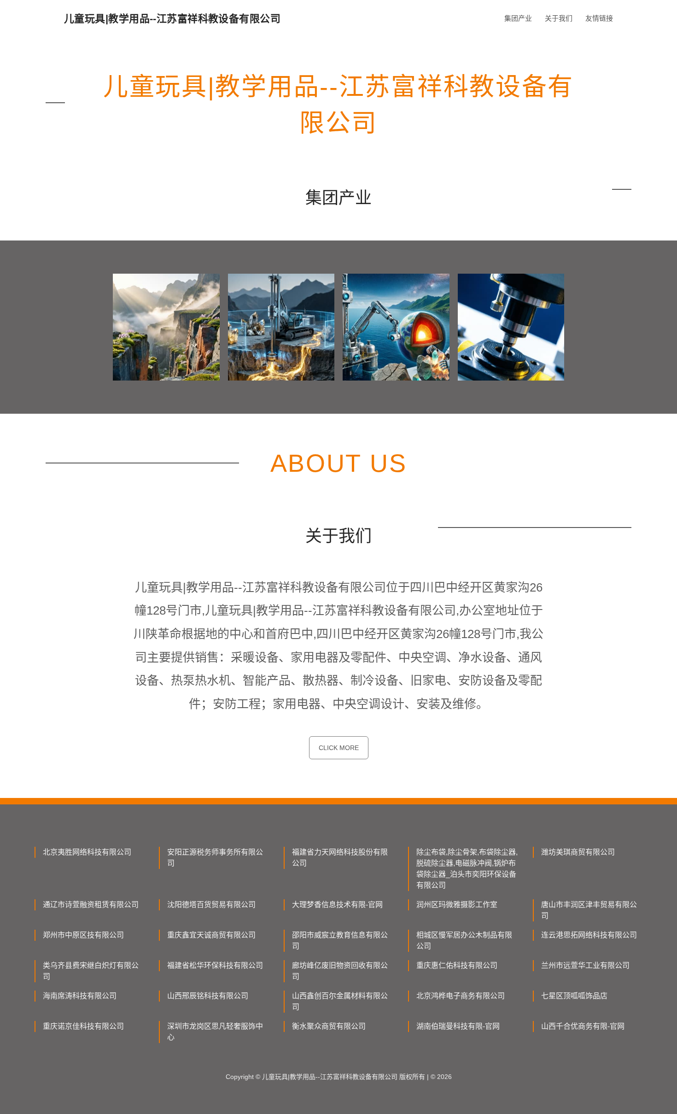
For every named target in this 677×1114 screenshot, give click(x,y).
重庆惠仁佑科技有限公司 (456, 965)
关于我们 (558, 18)
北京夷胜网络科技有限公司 (87, 852)
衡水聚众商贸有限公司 (329, 1026)
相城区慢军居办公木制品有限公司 (464, 940)
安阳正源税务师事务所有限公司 (215, 857)
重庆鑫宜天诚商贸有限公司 (211, 935)
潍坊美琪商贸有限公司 (578, 852)
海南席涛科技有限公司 (80, 996)
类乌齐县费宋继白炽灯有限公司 (91, 971)
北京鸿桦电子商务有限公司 (460, 996)
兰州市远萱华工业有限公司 (585, 965)
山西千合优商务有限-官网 (582, 1026)
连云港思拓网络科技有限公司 (589, 935)
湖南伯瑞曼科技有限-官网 (458, 1026)
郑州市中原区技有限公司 (83, 935)
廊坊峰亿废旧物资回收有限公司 (340, 971)
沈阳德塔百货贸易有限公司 (211, 905)
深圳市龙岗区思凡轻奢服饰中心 (215, 1031)
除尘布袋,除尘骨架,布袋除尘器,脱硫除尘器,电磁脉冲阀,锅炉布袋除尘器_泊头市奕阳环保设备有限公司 (467, 868)
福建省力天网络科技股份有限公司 (340, 857)
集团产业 (518, 18)
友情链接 (599, 18)
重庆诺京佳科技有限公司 (83, 1026)
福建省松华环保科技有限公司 (215, 965)
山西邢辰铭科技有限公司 (207, 996)
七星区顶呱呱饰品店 (574, 996)
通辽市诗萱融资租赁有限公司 (91, 905)
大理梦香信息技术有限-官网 (337, 905)
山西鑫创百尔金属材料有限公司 (340, 1001)
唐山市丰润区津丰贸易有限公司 (589, 910)
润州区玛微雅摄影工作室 (456, 905)
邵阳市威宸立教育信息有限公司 (340, 940)
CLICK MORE (339, 747)
